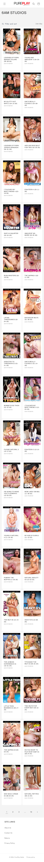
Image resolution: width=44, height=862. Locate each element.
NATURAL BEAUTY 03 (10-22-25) (31, 578)
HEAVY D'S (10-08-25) (31, 620)
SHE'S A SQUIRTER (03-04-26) (11, 234)
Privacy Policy (10, 843)
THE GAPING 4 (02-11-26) (32, 276)
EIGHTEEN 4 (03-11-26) (32, 190)
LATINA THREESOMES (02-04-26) (11, 319)
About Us (8, 828)
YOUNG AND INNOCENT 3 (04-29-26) (32, 59)
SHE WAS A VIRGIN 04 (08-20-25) (11, 795)
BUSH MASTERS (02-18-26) (11, 276)
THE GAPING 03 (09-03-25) (11, 751)
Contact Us (8, 833)
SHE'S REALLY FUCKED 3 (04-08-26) (31, 103)
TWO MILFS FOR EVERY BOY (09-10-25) (32, 707)
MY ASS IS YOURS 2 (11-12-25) (32, 536)
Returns (7, 838)
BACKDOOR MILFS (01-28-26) (31, 318)
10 (31, 812)
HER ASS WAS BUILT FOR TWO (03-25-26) (32, 146)
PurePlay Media (19, 857)
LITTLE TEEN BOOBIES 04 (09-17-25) (11, 707)
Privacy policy (31, 857)
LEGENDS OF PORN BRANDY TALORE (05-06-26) (11, 59)
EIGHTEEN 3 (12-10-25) (32, 450)
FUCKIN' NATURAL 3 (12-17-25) (11, 450)
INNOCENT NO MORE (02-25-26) (31, 234)
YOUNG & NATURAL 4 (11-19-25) (11, 536)
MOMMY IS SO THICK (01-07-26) (11, 406)
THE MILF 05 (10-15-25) (11, 620)
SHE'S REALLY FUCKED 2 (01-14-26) (31, 363)
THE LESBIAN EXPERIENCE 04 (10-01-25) (10, 663)
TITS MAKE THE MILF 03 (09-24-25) (31, 663)
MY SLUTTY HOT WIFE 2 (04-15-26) (10, 102)
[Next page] (37, 812)
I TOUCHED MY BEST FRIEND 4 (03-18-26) (11, 191)
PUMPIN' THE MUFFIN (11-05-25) (11, 578)
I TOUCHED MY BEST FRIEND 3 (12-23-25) (32, 407)
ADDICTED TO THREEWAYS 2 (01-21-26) (11, 363)
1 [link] (6, 812)
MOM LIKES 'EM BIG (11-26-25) (32, 492)
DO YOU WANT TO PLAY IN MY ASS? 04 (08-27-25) (32, 751)
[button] (4, 3)
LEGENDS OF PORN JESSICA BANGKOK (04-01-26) (11, 147)
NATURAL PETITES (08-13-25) (32, 795)
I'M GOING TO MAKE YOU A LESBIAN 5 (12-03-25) (11, 493)
